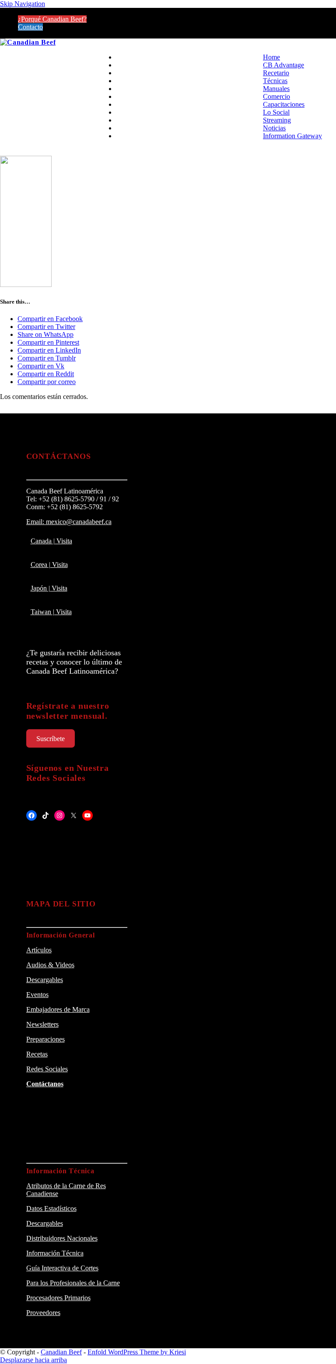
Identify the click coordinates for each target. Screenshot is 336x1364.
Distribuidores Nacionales (62, 1238)
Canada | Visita (51, 541)
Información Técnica (55, 1253)
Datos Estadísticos (51, 1208)
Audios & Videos (50, 965)
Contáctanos (44, 1084)
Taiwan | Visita (51, 612)
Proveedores (43, 1312)
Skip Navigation (22, 3)
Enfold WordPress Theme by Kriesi (137, 1352)
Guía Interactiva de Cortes (62, 1268)
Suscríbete (50, 738)
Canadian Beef (61, 1352)
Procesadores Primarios (58, 1297)
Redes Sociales (47, 1069)
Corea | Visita (49, 564)
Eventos (37, 994)
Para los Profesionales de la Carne (73, 1283)
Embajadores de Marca (58, 1009)
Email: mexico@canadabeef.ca (69, 521)
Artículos (39, 950)
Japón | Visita (49, 588)
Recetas (37, 1054)
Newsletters (42, 1024)
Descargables (44, 979)
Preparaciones (45, 1039)
